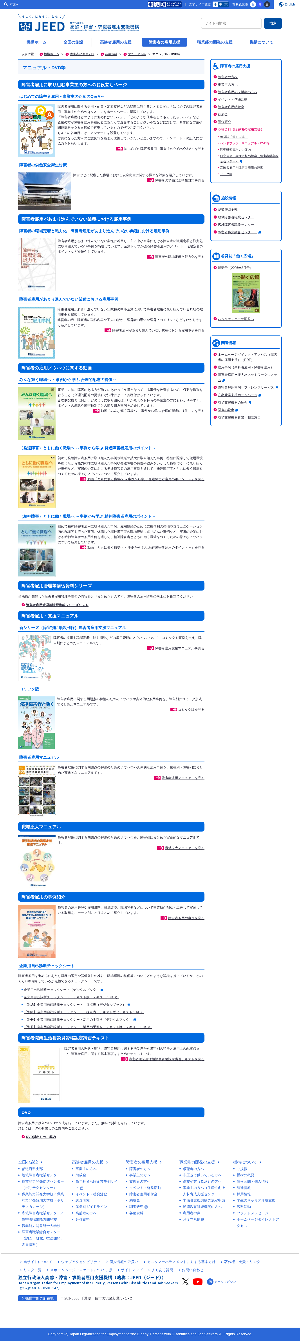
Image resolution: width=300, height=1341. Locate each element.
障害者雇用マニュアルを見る (183, 778)
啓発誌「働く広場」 (234, 137)
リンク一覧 (32, 1270)
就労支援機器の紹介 (233, 402)
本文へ (14, 4)
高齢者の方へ (86, 1213)
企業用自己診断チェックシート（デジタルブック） (61, 989)
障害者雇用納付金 (231, 107)
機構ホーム (37, 42)
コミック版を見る (191, 709)
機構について (261, 42)
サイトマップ (132, 1270)
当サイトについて (37, 1262)
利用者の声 (192, 1213)
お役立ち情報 (193, 1219)
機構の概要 (245, 1175)
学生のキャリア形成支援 (256, 1200)
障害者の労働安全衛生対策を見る (179, 180)
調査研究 (224, 122)
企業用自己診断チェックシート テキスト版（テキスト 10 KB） (71, 997)
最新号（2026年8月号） (235, 268)
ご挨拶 (242, 1169)
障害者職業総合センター (237, 232)
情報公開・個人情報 (252, 1181)
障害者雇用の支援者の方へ (237, 92)
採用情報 (244, 1194)
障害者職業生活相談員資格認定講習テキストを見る (166, 1059)
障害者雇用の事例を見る (186, 918)
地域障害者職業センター (236, 217)
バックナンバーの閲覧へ (236, 319)
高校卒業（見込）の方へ (202, 1181)
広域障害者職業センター (236, 225)
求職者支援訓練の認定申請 (204, 1200)
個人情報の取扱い (124, 1262)
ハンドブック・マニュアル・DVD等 (244, 143)
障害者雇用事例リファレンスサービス (246, 387)
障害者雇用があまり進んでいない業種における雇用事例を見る (158, 330)
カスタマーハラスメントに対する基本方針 (181, 1262)
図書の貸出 (226, 410)
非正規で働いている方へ (202, 1175)
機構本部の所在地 (37, 1298)
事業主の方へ (228, 84)
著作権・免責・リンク (242, 1262)
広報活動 (244, 1207)
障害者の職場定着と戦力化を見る (179, 257)
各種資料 (111, 54)
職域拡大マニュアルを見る (184, 848)
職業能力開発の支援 (215, 42)
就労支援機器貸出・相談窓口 (239, 417)
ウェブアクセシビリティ (81, 1262)
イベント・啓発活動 (233, 99)
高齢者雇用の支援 (116, 42)
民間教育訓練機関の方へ (202, 1207)
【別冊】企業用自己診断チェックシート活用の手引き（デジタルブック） (78, 1019)
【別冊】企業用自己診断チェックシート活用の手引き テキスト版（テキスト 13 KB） (88, 1027)
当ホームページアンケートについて (81, 1270)
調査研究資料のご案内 (235, 149)
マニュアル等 (137, 54)
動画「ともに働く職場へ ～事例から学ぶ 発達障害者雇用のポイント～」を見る (145, 479)
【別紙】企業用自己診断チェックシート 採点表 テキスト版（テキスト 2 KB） (84, 1012)
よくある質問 (162, 1270)
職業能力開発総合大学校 (41, 1226)
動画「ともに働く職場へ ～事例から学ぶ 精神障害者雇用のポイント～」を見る (145, 547)
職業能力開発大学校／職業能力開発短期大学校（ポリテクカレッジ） (43, 1200)
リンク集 (226, 174)
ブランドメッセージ (252, 1213)
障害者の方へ (228, 77)
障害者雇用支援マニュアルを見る (179, 648)
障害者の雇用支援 (164, 42)
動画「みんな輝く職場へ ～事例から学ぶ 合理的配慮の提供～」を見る (152, 411)
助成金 (223, 114)
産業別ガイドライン (91, 1207)
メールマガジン (222, 1281)
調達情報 (244, 1188)
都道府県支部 (228, 210)
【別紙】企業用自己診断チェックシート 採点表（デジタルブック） (75, 1004)
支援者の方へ (139, 1181)
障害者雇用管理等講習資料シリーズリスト (57, 605)
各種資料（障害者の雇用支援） (241, 129)
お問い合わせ (192, 1270)
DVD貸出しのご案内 (41, 1137)
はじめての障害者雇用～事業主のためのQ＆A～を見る (164, 148)
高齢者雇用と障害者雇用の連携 (241, 167)
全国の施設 (73, 42)
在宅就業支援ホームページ (237, 395)
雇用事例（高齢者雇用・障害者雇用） (246, 367)
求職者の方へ (193, 1169)
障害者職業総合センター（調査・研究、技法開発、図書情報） (43, 1238)
